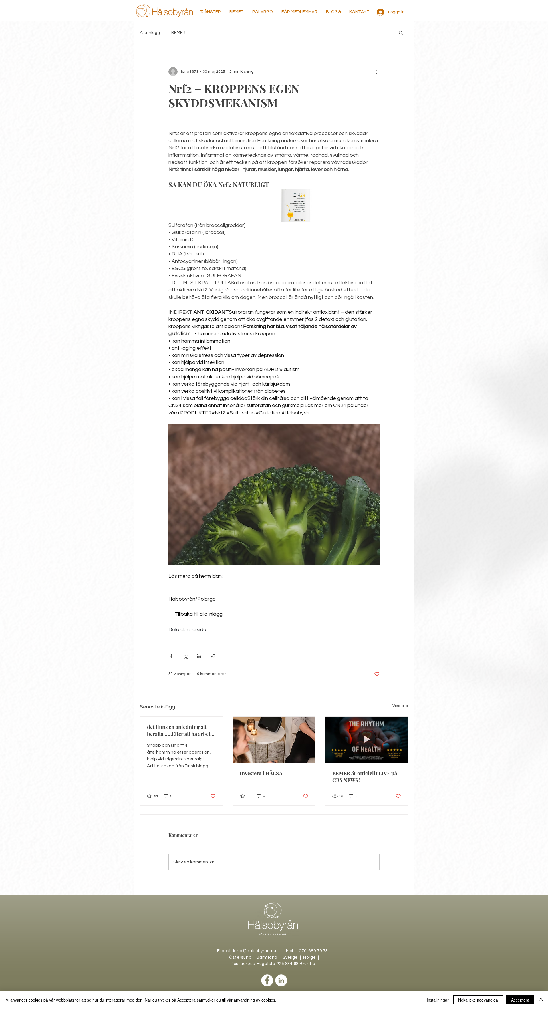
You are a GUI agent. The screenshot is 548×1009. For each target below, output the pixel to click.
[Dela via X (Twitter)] (185, 656)
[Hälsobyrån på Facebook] (267, 980)
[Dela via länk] (213, 656)
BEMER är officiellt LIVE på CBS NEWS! (364, 777)
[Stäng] (541, 999)
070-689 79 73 (313, 951)
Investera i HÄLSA (261, 773)
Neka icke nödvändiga (478, 1000)
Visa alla (400, 706)
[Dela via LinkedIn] (199, 656)
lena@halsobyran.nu (255, 951)
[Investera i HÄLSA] (274, 740)
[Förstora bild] (296, 205)
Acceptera (520, 1000)
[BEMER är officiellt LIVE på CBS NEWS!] (366, 740)
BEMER (178, 33)
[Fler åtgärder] (376, 71)
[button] (210, 12)
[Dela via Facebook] (171, 656)
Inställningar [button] (438, 1000)
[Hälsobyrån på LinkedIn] (281, 980)
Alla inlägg (150, 33)
